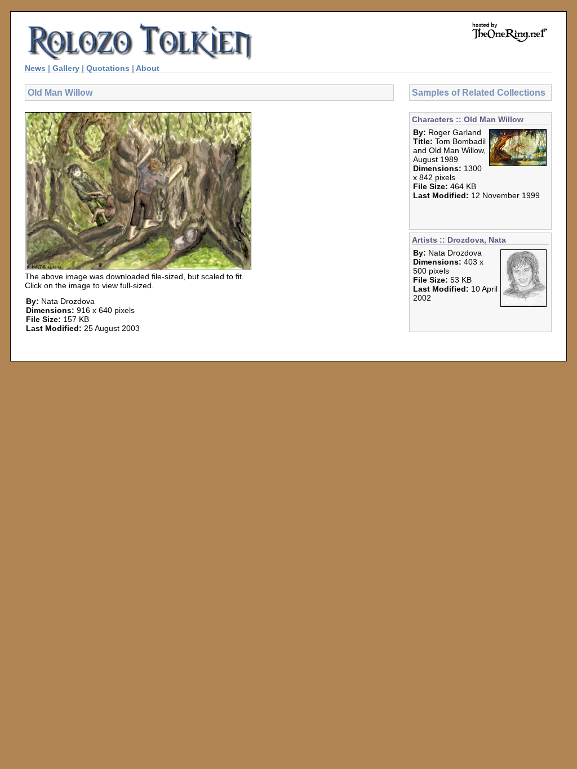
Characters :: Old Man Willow (467, 119)
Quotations (108, 68)
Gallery (65, 68)
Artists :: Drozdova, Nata (459, 239)
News (35, 68)
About (147, 68)
